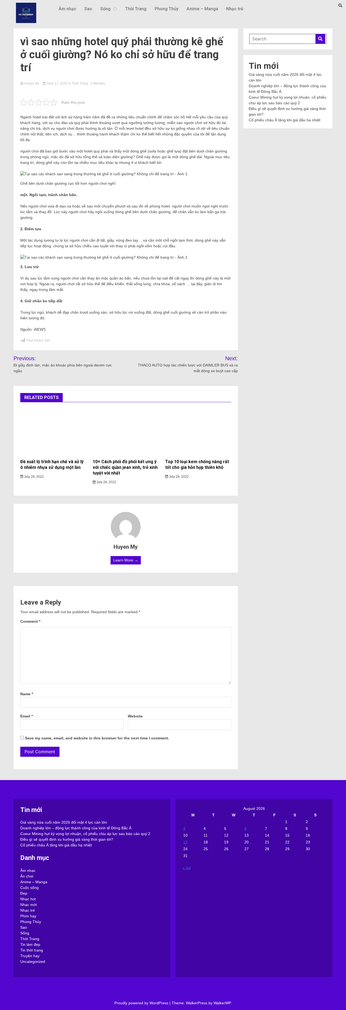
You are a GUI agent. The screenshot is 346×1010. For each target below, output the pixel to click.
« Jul (186, 868)
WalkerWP (222, 1003)
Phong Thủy (166, 8)
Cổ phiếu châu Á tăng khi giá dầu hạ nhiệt (284, 120)
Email (26, 716)
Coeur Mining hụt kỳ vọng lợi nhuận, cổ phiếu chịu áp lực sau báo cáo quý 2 (85, 834)
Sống (105, 8)
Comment (30, 621)
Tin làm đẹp (30, 944)
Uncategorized (32, 961)
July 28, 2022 (33, 477)
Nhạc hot (28, 899)
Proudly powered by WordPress (141, 1003)
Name (26, 694)
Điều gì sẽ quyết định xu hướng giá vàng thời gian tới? (66, 839)
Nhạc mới (28, 904)
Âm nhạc (67, 8)
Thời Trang (136, 8)
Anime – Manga (202, 8)
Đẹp (23, 893)
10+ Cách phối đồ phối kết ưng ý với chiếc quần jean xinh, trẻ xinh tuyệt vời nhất (125, 467)
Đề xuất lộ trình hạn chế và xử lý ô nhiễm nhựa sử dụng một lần (52, 464)
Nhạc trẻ (234, 8)
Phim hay (28, 916)
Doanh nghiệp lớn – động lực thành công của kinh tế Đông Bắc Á (75, 828)
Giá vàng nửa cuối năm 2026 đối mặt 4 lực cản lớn (63, 822)
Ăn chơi (26, 876)
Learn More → (125, 560)
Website (135, 716)
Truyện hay (29, 956)
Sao (88, 8)
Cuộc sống (29, 887)
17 (185, 842)
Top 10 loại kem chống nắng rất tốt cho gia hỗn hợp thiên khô (197, 464)
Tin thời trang (31, 950)
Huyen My (32, 83)
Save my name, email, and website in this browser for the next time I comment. (97, 738)
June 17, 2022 (57, 83)
